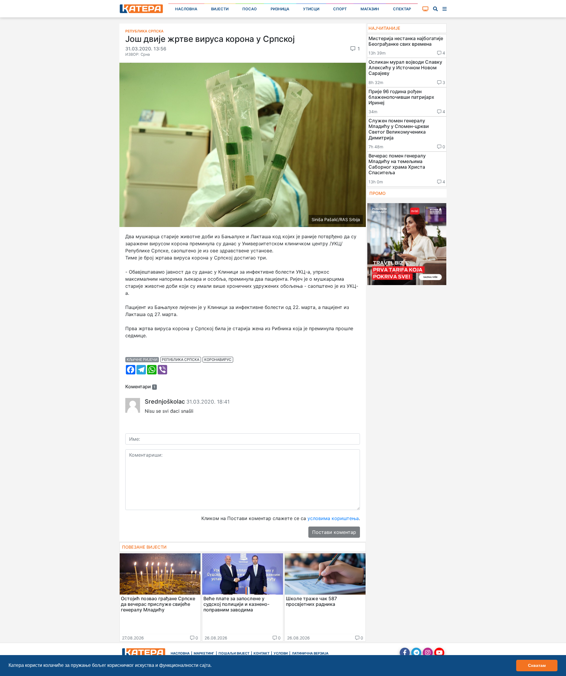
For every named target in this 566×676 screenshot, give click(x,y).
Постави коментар (334, 532)
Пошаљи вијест (233, 653)
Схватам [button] (537, 665)
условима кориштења (333, 518)
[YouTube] (439, 653)
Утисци (311, 9)
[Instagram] (428, 653)
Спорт (340, 9)
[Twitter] (416, 653)
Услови (281, 653)
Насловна (186, 9)
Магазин (370, 9)
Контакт (261, 653)
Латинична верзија (310, 653)
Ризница (280, 9)
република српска (180, 359)
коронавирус (217, 359)
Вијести (219, 9)
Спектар (402, 9)
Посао (249, 9)
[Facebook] (405, 653)
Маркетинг (204, 653)
